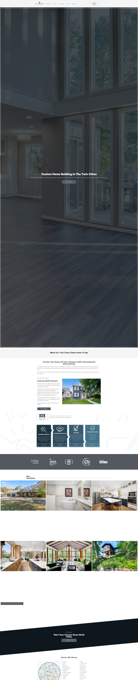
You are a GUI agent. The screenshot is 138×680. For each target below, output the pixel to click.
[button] (136, 362)
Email (87, 672)
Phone (75, 677)
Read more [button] (20, 366)
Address (88, 677)
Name (74, 672)
